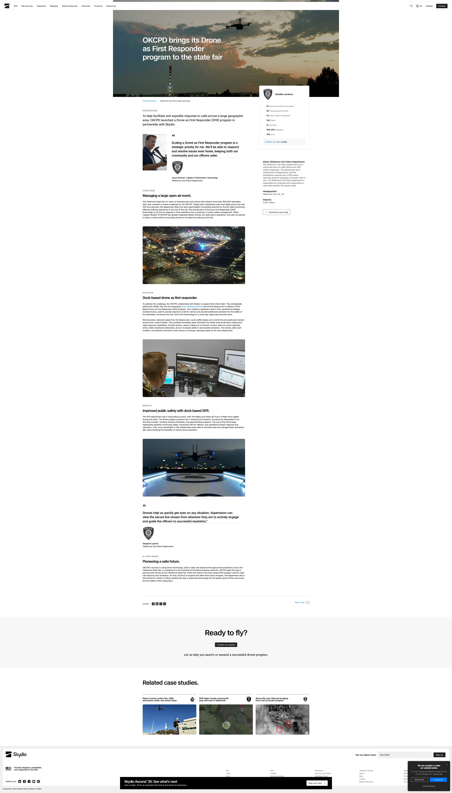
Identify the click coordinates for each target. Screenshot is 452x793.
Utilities (273, 773)
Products (98, 6)
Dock (228, 776)
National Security (69, 6)
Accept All (438, 780)
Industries (85, 6)
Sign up (439, 755)
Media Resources (366, 782)
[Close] (447, 764)
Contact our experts (226, 645)
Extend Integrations (322, 779)
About (361, 773)
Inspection (41, 6)
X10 (227, 771)
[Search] (411, 6)
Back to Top (300, 602)
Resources (111, 6)
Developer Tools (321, 776)
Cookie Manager (428, 786)
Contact (442, 6)
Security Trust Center (323, 773)
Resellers (318, 782)
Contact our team (273, 142)
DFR (15, 6)
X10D (228, 773)
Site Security (27, 6)
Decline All (419, 780)
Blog (361, 776)
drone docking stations (192, 306)
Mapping (54, 6)
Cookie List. (437, 774)
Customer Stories (149, 101)
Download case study (278, 212)
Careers (429, 6)
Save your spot (315, 783)
